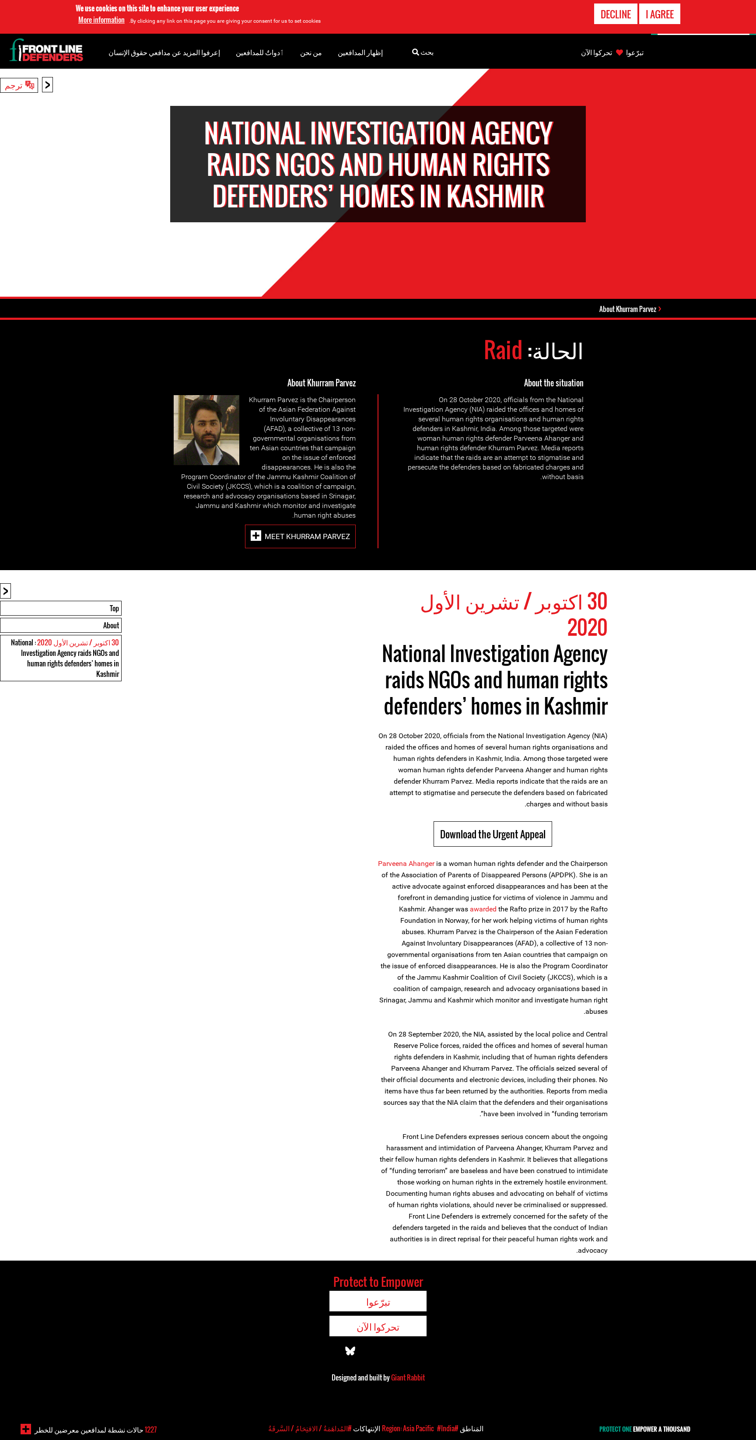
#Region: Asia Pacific (420, 1428)
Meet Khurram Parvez (307, 536)
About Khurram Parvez (627, 309)
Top (114, 608)
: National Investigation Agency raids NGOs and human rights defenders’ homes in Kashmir (65, 658)
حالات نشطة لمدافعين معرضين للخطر (96, 1429)
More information (101, 19)
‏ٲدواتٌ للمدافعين (260, 52)
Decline (616, 14)
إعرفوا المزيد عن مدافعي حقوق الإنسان (164, 52)
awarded (483, 909)
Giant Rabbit (408, 1377)
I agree (660, 14)
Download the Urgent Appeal (493, 834)
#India (446, 1428)
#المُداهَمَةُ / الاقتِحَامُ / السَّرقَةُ (310, 1428)
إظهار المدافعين (360, 52)
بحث (426, 51)
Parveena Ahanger (406, 863)
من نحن (311, 52)
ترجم (13, 84)
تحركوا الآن (596, 52)
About (111, 625)
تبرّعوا (635, 52)
